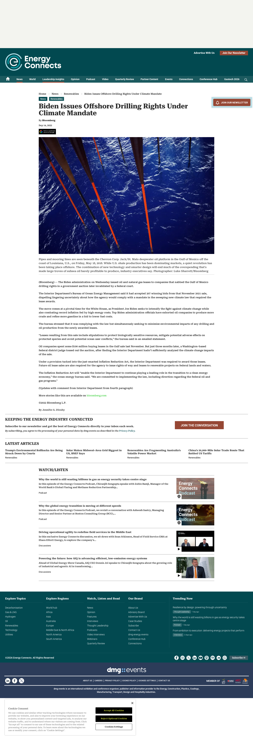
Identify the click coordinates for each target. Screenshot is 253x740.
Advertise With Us (204, 52)
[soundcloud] (219, 658)
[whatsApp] (225, 658)
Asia (48, 616)
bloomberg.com (97, 395)
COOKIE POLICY (129, 681)
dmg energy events (138, 634)
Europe (50, 625)
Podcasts (92, 630)
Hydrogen (10, 616)
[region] (70, 717)
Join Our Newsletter (233, 52)
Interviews (92, 621)
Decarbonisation (14, 607)
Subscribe (133, 625)
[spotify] (212, 658)
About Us (133, 607)
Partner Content (149, 79)
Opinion (75, 79)
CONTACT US (164, 681)
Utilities (9, 634)
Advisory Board (136, 612)
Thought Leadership (97, 625)
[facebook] (176, 658)
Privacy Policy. (127, 431)
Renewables (71, 93)
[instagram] (182, 658)
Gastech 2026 (231, 79)
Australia (51, 621)
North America (54, 634)
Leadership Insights (53, 79)
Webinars (92, 639)
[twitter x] (188, 658)
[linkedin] (194, 658)
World (32, 79)
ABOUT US (87, 681)
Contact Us (134, 630)
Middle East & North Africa (60, 630)
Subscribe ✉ (238, 657)
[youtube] (200, 658)
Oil (6, 621)
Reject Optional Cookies (114, 718)
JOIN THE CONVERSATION (199, 425)
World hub (51, 607)
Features (92, 616)
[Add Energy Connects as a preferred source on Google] (47, 131)
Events (168, 79)
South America (54, 639)
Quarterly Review (124, 79)
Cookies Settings (147, 681)
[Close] (132, 703)
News (20, 79)
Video (105, 79)
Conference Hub (208, 79)
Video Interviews (96, 634)
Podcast (90, 79)
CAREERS (98, 681)
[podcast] (206, 658)
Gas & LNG (11, 612)
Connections (186, 79)
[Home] (8, 79)
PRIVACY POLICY (112, 681)
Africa (49, 612)
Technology (11, 630)
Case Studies (135, 621)
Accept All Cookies (114, 710)
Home (42, 93)
